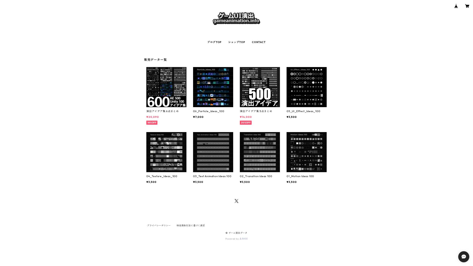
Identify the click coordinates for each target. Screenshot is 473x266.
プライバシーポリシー (159, 225)
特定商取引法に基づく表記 (191, 225)
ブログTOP (214, 42)
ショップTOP (236, 42)
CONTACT (259, 42)
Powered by (232, 238)
